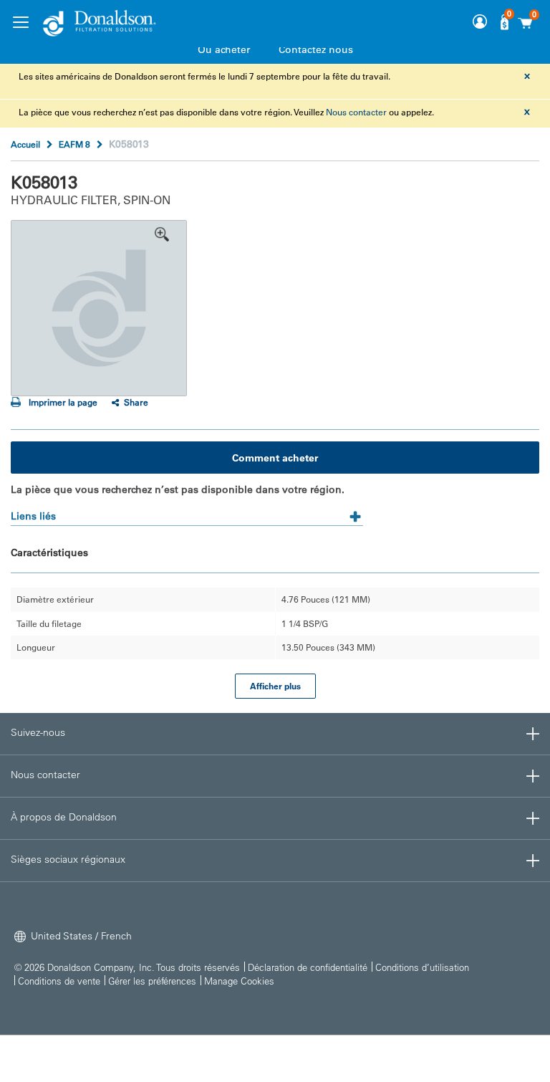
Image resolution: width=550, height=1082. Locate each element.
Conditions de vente (59, 981)
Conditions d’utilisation (422, 967)
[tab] (187, 511)
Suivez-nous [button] (38, 732)
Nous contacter (356, 112)
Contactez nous (316, 49)
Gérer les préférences (152, 981)
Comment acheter (275, 457)
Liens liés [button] (33, 515)
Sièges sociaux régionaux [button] (68, 859)
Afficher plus (275, 685)
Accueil (25, 144)
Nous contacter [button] (45, 774)
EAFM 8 (74, 144)
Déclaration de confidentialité (307, 967)
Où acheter (224, 49)
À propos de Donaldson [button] (64, 816)
